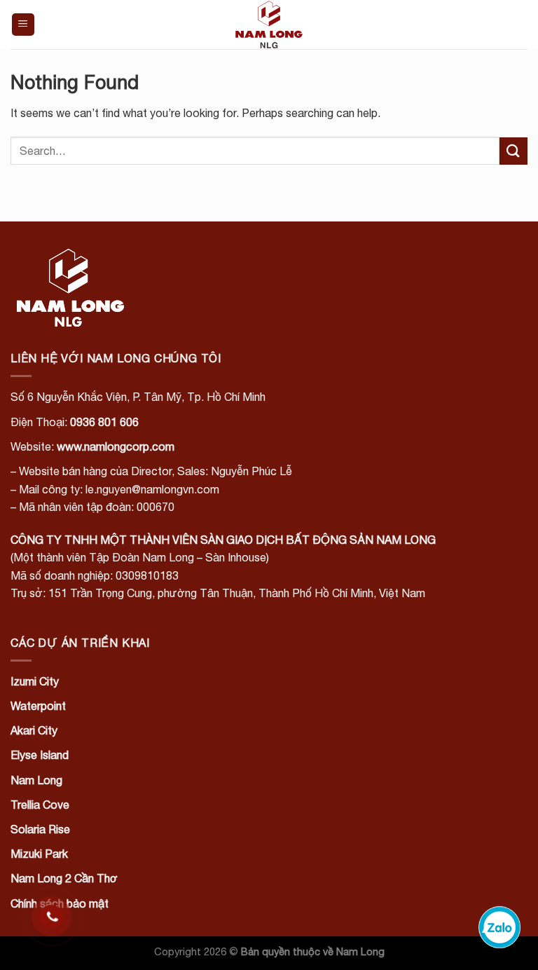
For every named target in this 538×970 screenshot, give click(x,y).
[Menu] (23, 24)
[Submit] (513, 151)
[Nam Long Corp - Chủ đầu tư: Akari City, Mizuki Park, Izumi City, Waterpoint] (269, 24)
